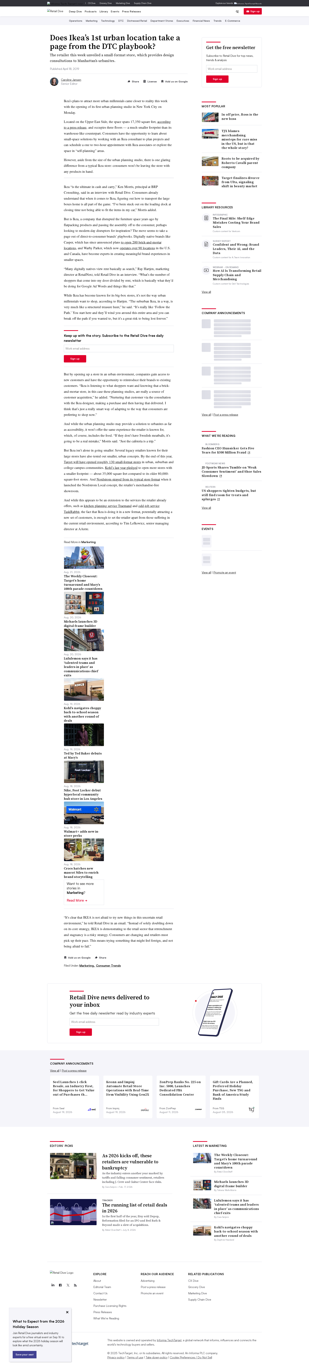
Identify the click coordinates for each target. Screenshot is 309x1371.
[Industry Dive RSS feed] (75, 1285)
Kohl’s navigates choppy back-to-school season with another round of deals (236, 1231)
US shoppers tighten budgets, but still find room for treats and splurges (229, 495)
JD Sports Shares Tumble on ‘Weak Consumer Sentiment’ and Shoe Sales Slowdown (231, 471)
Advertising (147, 1280)
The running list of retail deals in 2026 (134, 1208)
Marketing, (87, 965)
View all (206, 292)
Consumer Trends (108, 965)
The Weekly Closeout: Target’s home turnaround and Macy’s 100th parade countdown (235, 1161)
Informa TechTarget (169, 1340)
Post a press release (225, 414)
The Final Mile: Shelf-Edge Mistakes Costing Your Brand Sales (236, 222)
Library (104, 11)
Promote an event (224, 572)
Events (115, 11)
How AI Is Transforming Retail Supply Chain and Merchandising (237, 275)
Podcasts (91, 11)
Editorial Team (102, 1287)
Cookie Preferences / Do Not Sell (191, 1357)
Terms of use (135, 1357)
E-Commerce (232, 20)
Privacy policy (116, 1357)
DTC (121, 20)
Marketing (91, 20)
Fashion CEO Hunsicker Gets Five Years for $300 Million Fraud (228, 450)
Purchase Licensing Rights (109, 1306)
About (97, 1280)
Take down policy (157, 1357)
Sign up (255, 11)
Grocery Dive (106, 3)
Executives (183, 20)
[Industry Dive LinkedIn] (53, 1285)
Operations (75, 20)
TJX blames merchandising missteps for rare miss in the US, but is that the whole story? (239, 139)
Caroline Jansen (71, 80)
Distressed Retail (137, 20)
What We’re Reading (106, 1318)
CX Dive (91, 3)
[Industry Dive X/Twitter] (68, 1285)
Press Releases (131, 11)
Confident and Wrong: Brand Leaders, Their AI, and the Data (236, 248)
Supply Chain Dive (142, 3)
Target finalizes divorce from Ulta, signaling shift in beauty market (240, 182)
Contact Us (100, 1293)
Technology (108, 20)
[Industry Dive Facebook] (60, 1285)
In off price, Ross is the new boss (240, 116)
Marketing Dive (123, 3)
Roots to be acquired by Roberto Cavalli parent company (240, 162)
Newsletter (100, 1299)
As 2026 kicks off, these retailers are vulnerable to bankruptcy (130, 1161)
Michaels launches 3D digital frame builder (231, 1183)
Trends (218, 20)
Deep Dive (75, 11)
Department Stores (162, 20)
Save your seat (25, 1354)
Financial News (201, 20)
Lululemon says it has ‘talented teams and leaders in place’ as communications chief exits (236, 1206)
